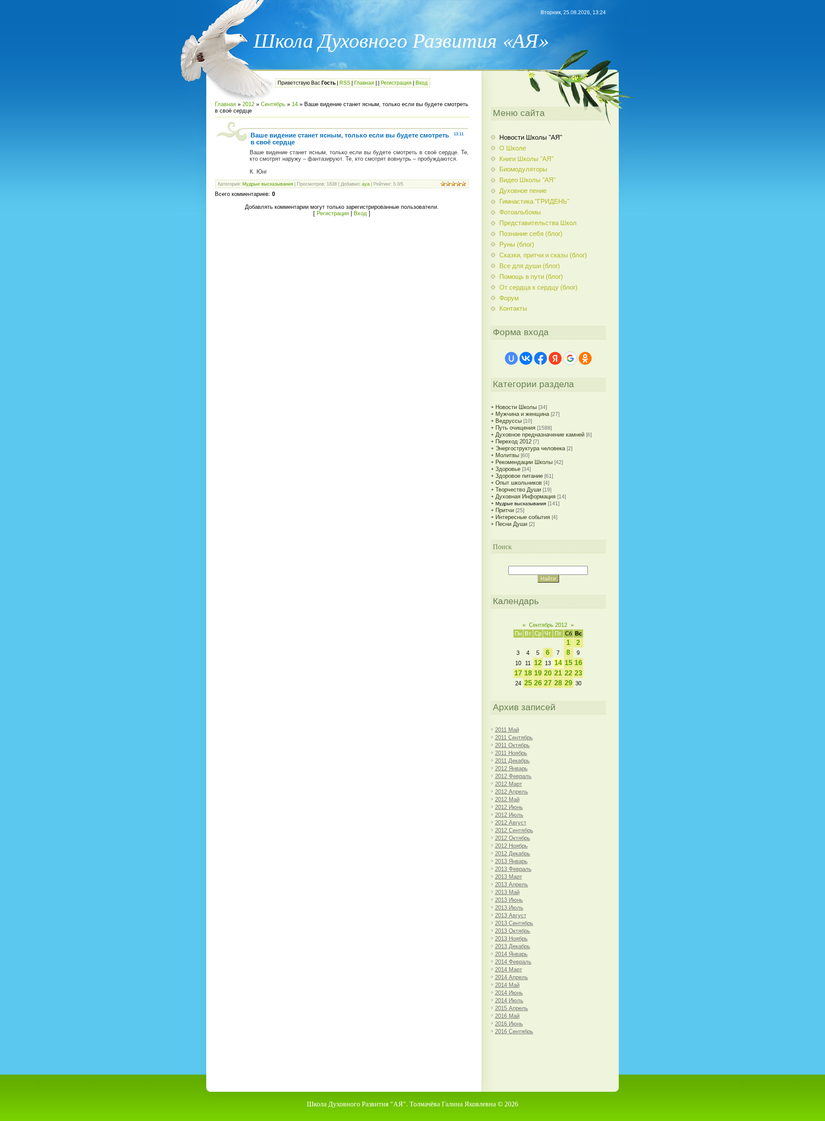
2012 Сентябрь (514, 830)
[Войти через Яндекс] (555, 358)
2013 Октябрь (512, 931)
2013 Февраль (513, 869)
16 (578, 662)
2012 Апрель (511, 791)
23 (578, 673)
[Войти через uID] (511, 358)
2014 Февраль (513, 962)
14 (295, 104)
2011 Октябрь (512, 745)
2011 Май (507, 730)
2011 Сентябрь (514, 737)
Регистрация (396, 83)
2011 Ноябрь (511, 753)
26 (538, 683)
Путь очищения (515, 428)
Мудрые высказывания (267, 183)
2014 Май (507, 985)
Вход (422, 83)
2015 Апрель (511, 1008)
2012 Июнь (509, 807)
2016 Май (507, 1016)
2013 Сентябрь (514, 923)
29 (568, 683)
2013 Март (508, 877)
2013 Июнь (509, 900)
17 (518, 673)
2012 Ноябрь (511, 846)
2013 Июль (509, 907)
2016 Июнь (509, 1023)
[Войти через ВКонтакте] (525, 358)
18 (528, 673)
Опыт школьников (518, 483)
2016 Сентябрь (514, 1031)
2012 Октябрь (512, 838)
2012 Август (510, 822)
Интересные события (522, 517)
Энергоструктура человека (530, 448)
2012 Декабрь (512, 853)
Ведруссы (508, 421)
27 (548, 683)
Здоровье (507, 469)
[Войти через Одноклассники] (585, 358)
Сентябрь (273, 104)
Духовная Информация (525, 496)
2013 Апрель (511, 884)
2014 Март (508, 969)
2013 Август (510, 915)
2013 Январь (511, 861)
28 (558, 683)
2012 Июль (509, 815)
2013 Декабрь (512, 946)
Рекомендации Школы (524, 462)
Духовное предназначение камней (539, 434)
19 (538, 673)
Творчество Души (518, 489)
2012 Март (508, 784)
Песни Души (511, 524)
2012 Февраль (513, 776)
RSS (344, 83)
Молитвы (507, 455)
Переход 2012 (513, 441)
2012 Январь (511, 768)
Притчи (504, 510)
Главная (364, 83)
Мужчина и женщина (522, 414)
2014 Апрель (511, 977)
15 (568, 662)
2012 (248, 104)
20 (548, 673)
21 (558, 673)
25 (528, 683)
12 (538, 662)
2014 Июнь (509, 993)
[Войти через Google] (570, 358)
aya (366, 183)
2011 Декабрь (512, 761)
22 (568, 673)
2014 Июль (509, 1000)
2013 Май (507, 892)
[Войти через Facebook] (540, 358)
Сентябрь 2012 (548, 625)
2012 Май (507, 799)
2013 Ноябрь (511, 938)
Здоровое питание (519, 476)
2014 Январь (511, 954)
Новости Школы (516, 407)
